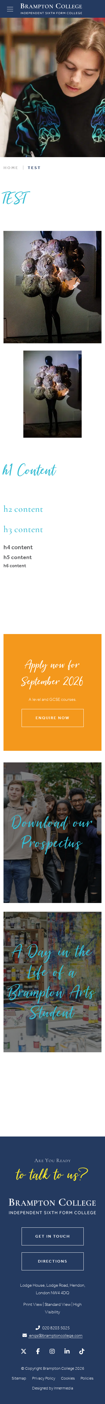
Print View (32, 1304)
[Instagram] (52, 1351)
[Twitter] (24, 1351)
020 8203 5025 (55, 1328)
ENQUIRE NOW (52, 717)
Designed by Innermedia (52, 1388)
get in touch (52, 1236)
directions (52, 1261)
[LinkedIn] (67, 1351)
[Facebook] (38, 1351)
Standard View (58, 1304)
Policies (86, 1378)
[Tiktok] (82, 1351)
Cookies (68, 1378)
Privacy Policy (43, 1378)
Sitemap (19, 1378)
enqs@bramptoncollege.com (55, 1335)
